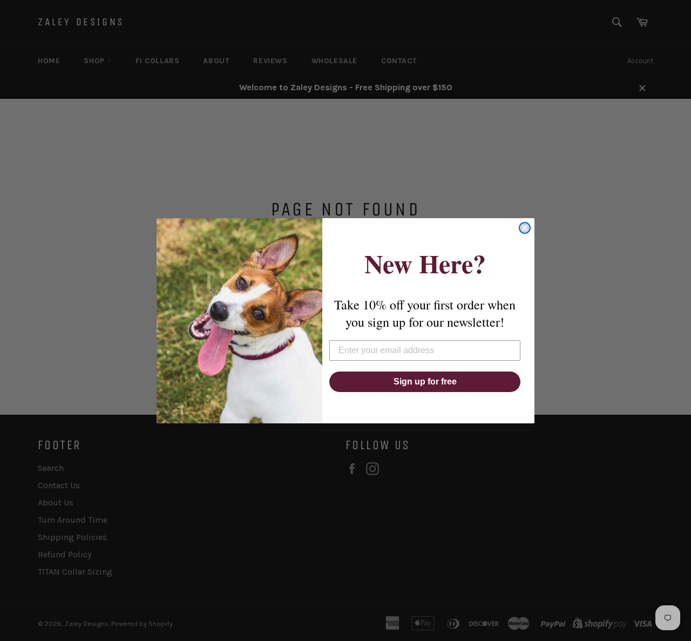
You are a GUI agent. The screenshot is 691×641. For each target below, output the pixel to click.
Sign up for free (425, 381)
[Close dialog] (524, 227)
